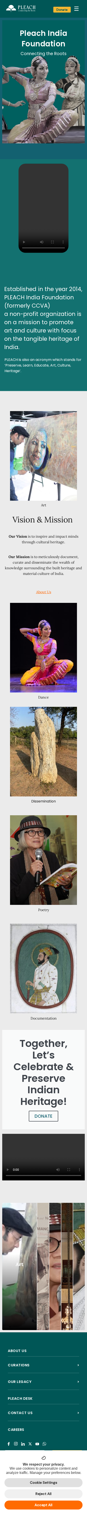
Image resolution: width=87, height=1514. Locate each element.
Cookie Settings (43, 1482)
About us (17, 1350)
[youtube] (38, 1441)
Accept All (43, 1505)
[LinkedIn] (23, 1441)
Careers (16, 1429)
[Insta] (16, 1441)
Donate (62, 10)
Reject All (43, 1493)
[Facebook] (9, 1441)
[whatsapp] (45, 1441)
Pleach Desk (20, 1398)
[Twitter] (30, 1441)
